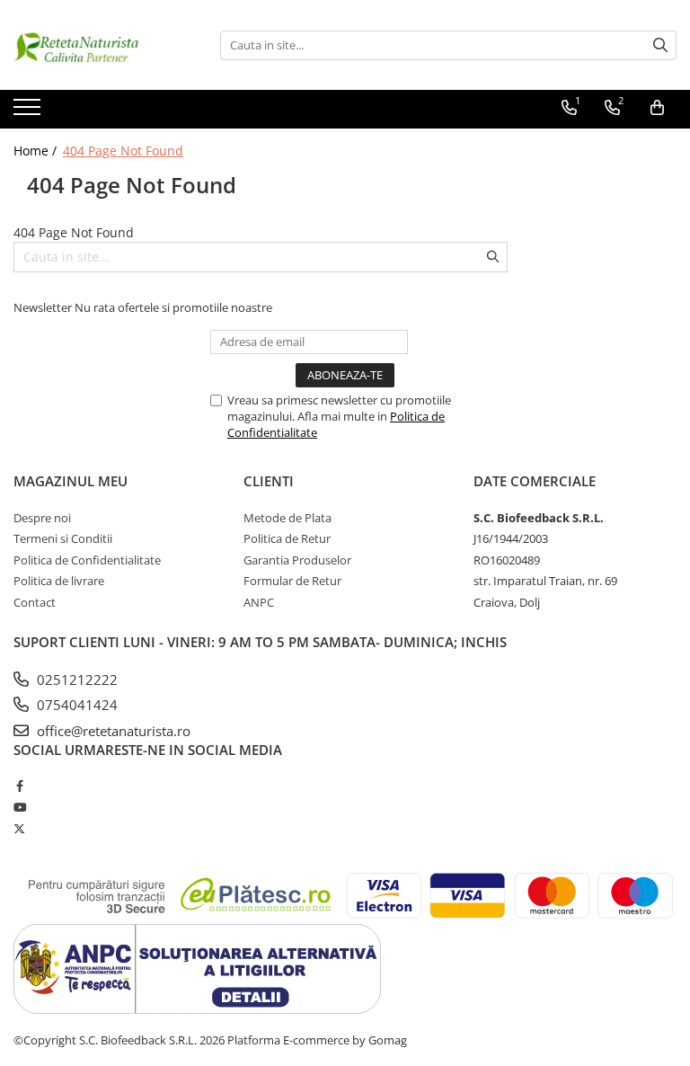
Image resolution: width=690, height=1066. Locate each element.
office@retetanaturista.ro (111, 731)
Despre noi (42, 518)
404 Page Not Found (123, 150)
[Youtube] (19, 807)
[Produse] (29, 112)
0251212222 (75, 679)
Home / (36, 150)
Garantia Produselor (297, 560)
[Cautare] (660, 45)
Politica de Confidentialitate (87, 560)
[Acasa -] (103, 44)
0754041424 (75, 705)
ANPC (258, 602)
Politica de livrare (58, 581)
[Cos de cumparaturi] (657, 108)
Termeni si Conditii (62, 538)
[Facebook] (19, 785)
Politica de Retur (287, 538)
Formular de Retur (292, 581)
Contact (34, 602)
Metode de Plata (287, 518)
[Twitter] (19, 829)
